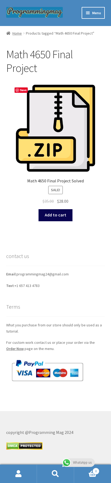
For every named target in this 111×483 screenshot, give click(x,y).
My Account (18, 474)
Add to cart (55, 214)
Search (55, 474)
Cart (85, 469)
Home (17, 33)
